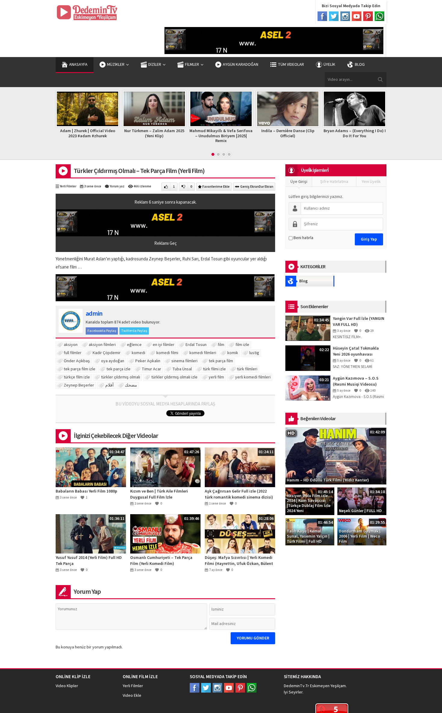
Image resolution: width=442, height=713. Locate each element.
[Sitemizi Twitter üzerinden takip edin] (206, 688)
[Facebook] (322, 16)
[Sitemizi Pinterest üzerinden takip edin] (240, 688)
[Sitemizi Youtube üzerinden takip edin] (229, 688)
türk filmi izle (214, 369)
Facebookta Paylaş (101, 330)
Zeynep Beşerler (79, 385)
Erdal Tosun (196, 345)
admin (94, 313)
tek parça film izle (79, 369)
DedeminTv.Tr (296, 686)
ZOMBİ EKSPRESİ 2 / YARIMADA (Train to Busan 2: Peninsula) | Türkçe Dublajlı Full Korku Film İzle (354, 138)
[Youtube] (356, 16)
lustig (254, 353)
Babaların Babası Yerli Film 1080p (86, 491)
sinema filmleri (184, 361)
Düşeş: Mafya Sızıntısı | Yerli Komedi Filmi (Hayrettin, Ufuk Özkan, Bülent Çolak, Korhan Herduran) (239, 561)
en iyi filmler (163, 345)
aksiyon (71, 345)
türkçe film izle (77, 377)
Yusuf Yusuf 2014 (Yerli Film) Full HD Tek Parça (89, 561)
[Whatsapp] (379, 16)
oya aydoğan (112, 361)
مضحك (131, 385)
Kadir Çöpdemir (107, 353)
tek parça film (221, 361)
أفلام (109, 385)
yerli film (216, 377)
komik (232, 353)
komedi (138, 353)
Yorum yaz (117, 186)
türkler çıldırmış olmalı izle (174, 377)
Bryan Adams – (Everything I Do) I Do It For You (288, 133)
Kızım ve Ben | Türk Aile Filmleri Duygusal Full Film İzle (159, 494)
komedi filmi (167, 353)
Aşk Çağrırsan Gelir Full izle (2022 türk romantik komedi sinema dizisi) (239, 494)
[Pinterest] (368, 16)
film (221, 345)
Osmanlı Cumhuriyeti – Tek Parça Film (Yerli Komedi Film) (161, 561)
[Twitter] (334, 16)
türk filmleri (247, 369)
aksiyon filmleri (102, 345)
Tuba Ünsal (182, 369)
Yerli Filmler (68, 186)
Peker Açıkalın (147, 361)
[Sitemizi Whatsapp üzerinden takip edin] (251, 688)
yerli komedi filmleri (253, 377)
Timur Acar (151, 369)
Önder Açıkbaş (77, 361)
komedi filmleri (202, 353)
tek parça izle (118, 369)
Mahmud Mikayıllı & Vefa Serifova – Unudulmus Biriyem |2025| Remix (154, 136)
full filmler (72, 353)
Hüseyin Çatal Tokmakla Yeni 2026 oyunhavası (356, 351)
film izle (242, 345)
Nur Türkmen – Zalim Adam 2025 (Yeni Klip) (87, 133)
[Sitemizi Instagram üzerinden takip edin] (217, 688)
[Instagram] (345, 16)
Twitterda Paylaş (134, 330)
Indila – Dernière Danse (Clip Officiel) (221, 133)
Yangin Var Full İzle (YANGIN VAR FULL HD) (358, 322)
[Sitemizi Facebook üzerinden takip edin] (194, 688)
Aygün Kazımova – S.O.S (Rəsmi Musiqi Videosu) (356, 381)
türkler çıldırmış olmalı (120, 377)
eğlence (134, 345)
